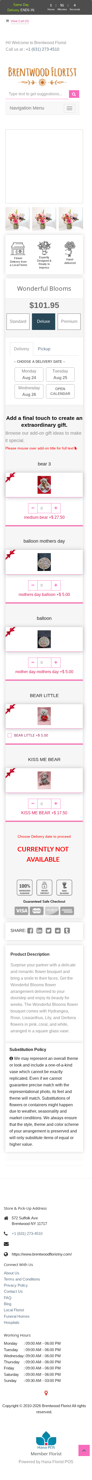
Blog (7, 1304)
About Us (11, 1273)
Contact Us (13, 1291)
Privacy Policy (16, 1285)
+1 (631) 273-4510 (42, 49)
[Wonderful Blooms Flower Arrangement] (17, 219)
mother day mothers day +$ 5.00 (44, 672)
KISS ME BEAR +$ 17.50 (44, 813)
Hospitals (11, 1322)
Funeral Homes (17, 1316)
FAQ (8, 1298)
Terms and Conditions (22, 1279)
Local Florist (14, 1310)
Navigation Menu (27, 108)
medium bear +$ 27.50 (44, 517)
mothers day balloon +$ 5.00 (44, 594)
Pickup (44, 349)
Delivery (21, 349)
